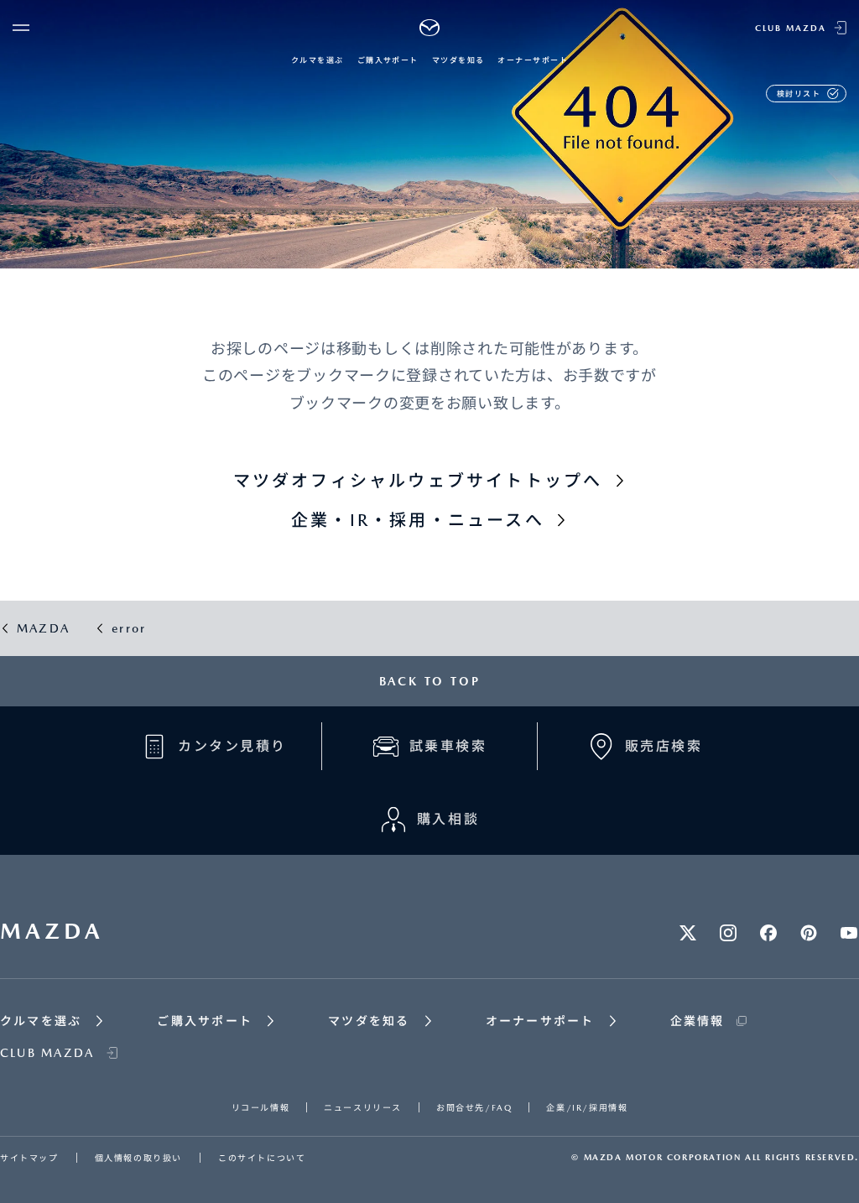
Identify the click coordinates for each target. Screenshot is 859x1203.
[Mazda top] (429, 27)
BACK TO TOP (430, 681)
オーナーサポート (532, 60)
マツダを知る (458, 60)
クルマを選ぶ (317, 60)
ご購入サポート (388, 60)
